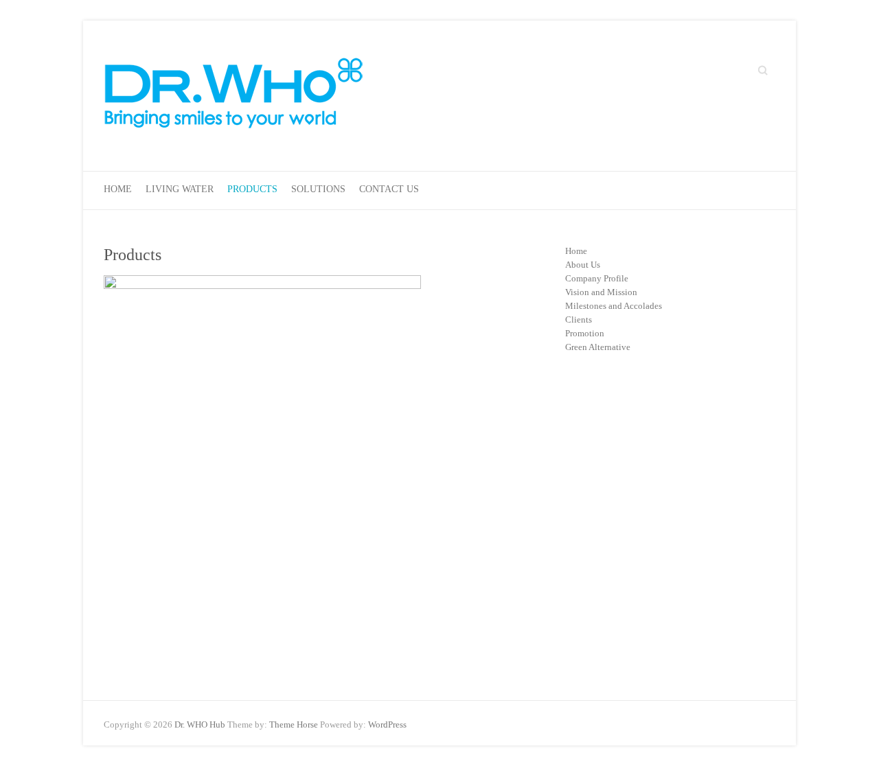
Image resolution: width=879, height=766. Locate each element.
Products (252, 189)
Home (118, 189)
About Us (582, 264)
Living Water (180, 189)
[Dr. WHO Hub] (234, 96)
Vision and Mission (601, 292)
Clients (578, 319)
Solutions (318, 189)
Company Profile (596, 278)
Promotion (584, 333)
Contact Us (389, 189)
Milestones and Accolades (613, 306)
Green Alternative (597, 347)
